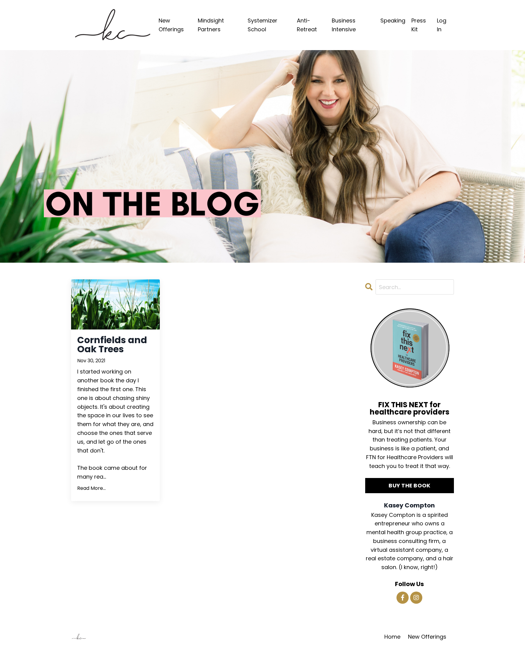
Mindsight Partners (211, 25)
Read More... (91, 488)
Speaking (392, 20)
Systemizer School (262, 25)
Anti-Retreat (307, 25)
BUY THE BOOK (409, 485)
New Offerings (171, 25)
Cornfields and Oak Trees (112, 345)
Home (392, 636)
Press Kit (418, 25)
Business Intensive (344, 25)
